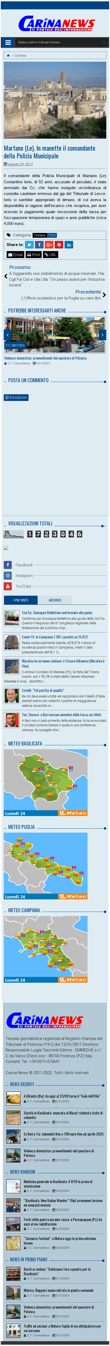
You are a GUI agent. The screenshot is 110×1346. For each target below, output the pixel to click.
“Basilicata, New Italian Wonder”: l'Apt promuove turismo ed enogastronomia (63, 1202)
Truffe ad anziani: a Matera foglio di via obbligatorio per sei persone (62, 1328)
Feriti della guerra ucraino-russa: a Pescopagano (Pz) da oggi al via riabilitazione (63, 1221)
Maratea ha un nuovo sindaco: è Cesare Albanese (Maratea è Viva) (63, 663)
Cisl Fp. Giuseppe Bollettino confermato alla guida (57, 612)
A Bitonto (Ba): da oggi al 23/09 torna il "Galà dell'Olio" (62, 1096)
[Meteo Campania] (46, 949)
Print (35, 254)
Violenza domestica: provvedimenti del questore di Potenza (45, 358)
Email (17, 254)
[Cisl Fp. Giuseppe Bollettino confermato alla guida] (12, 618)
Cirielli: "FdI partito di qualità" (43, 690)
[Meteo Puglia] (46, 866)
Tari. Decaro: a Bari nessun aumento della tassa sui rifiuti (61, 714)
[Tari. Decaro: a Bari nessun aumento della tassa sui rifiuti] (12, 720)
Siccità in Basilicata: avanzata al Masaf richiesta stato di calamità (63, 1115)
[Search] (104, 42)
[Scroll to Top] (103, 1336)
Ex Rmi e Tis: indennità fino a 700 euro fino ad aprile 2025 (64, 1134)
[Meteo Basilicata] (46, 782)
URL (52, 254)
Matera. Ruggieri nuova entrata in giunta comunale (58, 1290)
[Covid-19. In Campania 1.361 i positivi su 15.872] (12, 642)
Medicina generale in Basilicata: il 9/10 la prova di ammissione (58, 1184)
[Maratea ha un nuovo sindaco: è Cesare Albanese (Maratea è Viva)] (12, 666)
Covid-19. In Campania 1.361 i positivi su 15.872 (55, 636)
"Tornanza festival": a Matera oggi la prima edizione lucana (60, 1240)
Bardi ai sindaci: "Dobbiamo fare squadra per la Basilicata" (57, 1271)
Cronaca (39, 235)
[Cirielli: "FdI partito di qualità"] (12, 696)
